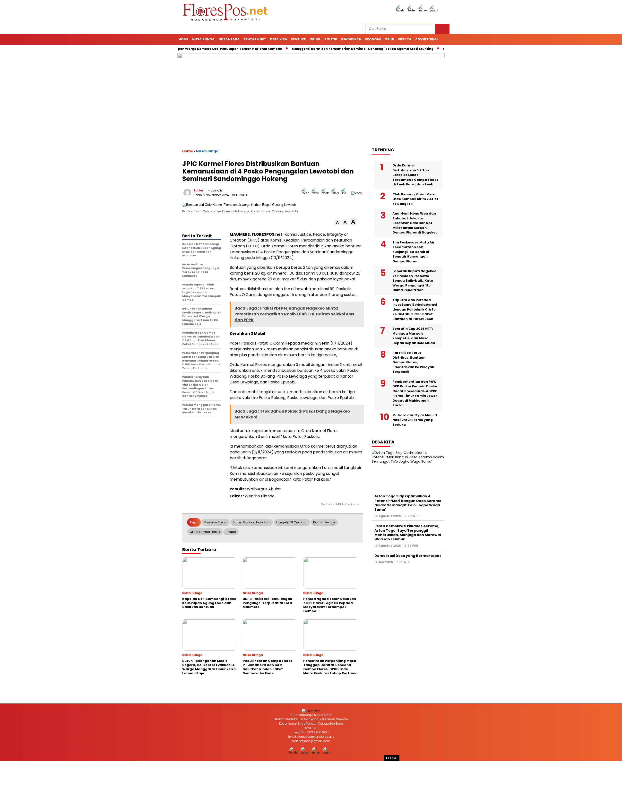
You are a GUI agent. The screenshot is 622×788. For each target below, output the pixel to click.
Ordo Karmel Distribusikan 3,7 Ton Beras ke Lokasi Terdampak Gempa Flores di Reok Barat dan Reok (415, 175)
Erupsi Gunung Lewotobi (251, 522)
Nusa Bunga (203, 39)
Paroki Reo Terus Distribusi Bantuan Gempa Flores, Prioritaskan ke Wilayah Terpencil (413, 362)
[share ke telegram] (336, 193)
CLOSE (391, 758)
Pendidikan (351, 39)
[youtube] (435, 10)
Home (183, 39)
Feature (298, 39)
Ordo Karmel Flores (205, 531)
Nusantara (229, 39)
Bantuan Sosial (215, 522)
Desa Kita (278, 39)
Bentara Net (254, 39)
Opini (389, 39)
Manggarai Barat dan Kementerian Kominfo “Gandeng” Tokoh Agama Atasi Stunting (342, 49)
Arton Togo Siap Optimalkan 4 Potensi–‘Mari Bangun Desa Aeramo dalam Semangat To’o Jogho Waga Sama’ (407, 503)
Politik (330, 39)
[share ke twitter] (316, 193)
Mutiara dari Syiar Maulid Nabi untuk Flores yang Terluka (414, 420)
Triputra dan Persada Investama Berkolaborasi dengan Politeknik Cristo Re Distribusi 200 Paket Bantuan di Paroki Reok (414, 309)
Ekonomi (373, 39)
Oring (315, 39)
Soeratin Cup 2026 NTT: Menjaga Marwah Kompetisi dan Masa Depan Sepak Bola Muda (413, 335)
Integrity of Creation (292, 522)
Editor (199, 190)
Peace (231, 531)
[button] (337, 222)
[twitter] (412, 10)
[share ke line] (346, 193)
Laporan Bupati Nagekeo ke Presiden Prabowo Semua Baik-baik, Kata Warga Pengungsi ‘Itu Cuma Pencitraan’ (414, 280)
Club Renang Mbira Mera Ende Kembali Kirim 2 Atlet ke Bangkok (415, 199)
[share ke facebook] (306, 193)
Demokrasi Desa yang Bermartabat (407, 555)
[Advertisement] (311, 774)
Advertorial (426, 39)
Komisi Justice (324, 522)
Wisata (404, 39)
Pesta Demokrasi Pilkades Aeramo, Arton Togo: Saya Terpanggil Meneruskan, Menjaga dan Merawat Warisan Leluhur (407, 532)
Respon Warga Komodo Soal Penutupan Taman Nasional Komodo (206, 49)
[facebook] (401, 10)
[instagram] (423, 10)
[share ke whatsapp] (326, 193)
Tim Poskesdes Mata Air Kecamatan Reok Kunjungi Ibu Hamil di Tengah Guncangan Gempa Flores (413, 251)
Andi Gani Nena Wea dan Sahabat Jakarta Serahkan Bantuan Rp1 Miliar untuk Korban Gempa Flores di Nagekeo (415, 223)
